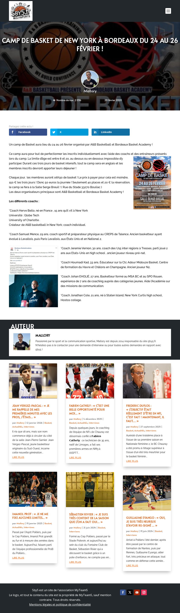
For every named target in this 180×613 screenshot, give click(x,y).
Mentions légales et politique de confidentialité (60, 604)
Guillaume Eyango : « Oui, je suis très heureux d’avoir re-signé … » (145, 521)
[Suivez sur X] (130, 592)
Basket (47, 422)
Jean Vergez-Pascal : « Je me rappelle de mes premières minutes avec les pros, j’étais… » (32, 411)
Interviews (29, 426)
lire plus (18, 457)
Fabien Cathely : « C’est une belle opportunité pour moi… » (89, 409)
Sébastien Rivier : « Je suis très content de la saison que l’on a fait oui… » (89, 518)
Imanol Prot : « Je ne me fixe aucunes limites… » (30, 516)
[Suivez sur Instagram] (144, 592)
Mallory (90, 90)
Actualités (17, 426)
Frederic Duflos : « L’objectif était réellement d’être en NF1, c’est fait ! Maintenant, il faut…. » (145, 413)
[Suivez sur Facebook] (123, 592)
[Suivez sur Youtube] (137, 592)
